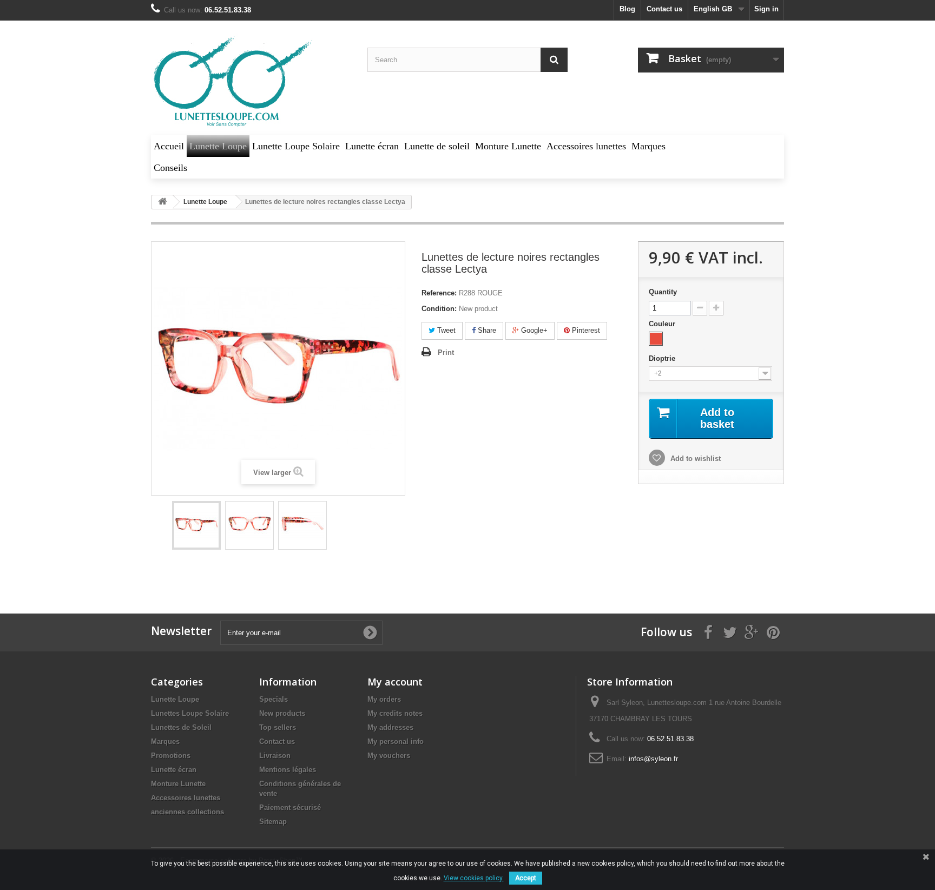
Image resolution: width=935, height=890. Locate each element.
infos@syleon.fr (653, 759)
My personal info (395, 741)
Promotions (170, 755)
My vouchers (388, 755)
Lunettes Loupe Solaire (190, 713)
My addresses (390, 727)
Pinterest (585, 330)
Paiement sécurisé (290, 807)
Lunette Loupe (175, 699)
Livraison (275, 755)
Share (486, 330)
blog (627, 9)
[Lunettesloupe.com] (251, 82)
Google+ (533, 330)
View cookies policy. (474, 878)
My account (395, 681)
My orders (384, 699)
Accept (525, 878)
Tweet (445, 330)
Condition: (439, 309)
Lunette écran (173, 770)
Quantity (663, 292)
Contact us (664, 9)
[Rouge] (656, 339)
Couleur (663, 324)
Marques (165, 741)
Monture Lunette (178, 784)
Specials (273, 699)
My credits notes (395, 713)
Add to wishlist (694, 458)
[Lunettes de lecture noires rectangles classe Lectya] (196, 525)
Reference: (439, 293)
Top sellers (277, 727)
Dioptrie (663, 358)
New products (282, 713)
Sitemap (273, 822)
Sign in (766, 9)
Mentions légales (287, 770)
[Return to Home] (162, 202)
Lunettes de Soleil (181, 727)
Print (446, 352)
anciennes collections (187, 812)
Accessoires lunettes (185, 798)
